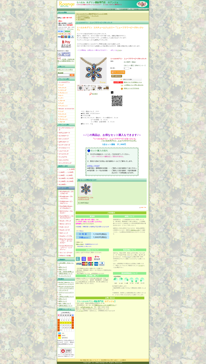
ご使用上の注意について (66, 296)
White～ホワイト (65, 224)
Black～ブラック (65, 221)
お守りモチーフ (64, 142)
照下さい (112, 305)
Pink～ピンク (64, 227)
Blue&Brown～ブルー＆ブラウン (66, 197)
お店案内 (123, 360)
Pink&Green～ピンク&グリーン (66, 202)
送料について (62, 267)
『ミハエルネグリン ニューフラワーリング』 (119, 141)
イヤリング (62, 90)
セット (61, 95)
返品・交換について (64, 303)
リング (61, 85)
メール (141, 265)
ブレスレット (63, 93)
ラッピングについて (64, 276)
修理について (62, 301)
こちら (71, 29)
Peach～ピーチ (65, 230)
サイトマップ (142, 9)
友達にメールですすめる (131, 88)
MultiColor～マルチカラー (66, 212)
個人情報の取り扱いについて (89, 360)
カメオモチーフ (64, 136)
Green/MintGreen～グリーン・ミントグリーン (66, 247)
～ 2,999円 (67, 169)
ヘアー (61, 98)
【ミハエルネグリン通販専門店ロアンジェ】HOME (91, 14)
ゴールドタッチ (64, 154)
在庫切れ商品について (65, 305)
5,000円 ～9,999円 (65, 175)
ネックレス (62, 87)
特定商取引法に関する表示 (109, 360)
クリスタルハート (64, 148)
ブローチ (62, 100)
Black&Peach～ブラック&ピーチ (66, 192)
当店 (135, 230)
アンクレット (63, 106)
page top (143, 207)
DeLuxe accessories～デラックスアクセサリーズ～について (66, 288)
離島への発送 (79, 244)
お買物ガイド (119, 9)
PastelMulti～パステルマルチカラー (66, 217)
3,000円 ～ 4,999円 (66, 172)
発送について (62, 269)
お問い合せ (130, 9)
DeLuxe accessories (66, 108)
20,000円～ (63, 184)
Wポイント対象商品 (84, 17)
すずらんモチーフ (64, 133)
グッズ (61, 103)
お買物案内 (61, 259)
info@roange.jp (86, 307)
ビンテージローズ (64, 145)
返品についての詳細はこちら (133, 82)
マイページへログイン (104, 9)
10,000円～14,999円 (66, 178)
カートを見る (89, 9)
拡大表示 (95, 94)
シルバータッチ (64, 151)
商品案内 (61, 279)
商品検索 (60, 73)
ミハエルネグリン (64, 82)
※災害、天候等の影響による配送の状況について (65, 60)
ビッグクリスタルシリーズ (66, 128)
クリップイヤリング (65, 163)
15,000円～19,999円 (66, 181)
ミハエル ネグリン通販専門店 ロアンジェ (97, 2)
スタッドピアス (64, 160)
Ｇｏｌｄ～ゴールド (66, 252)
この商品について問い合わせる (133, 85)
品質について (62, 299)
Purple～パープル (66, 236)
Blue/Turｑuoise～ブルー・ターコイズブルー (66, 241)
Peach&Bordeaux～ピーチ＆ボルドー (66, 207)
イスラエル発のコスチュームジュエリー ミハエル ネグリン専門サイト (99, 4)
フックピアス (63, 157)
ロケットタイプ (64, 139)
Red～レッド (64, 233)
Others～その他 (65, 255)
